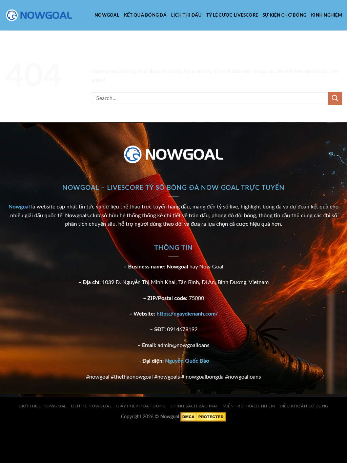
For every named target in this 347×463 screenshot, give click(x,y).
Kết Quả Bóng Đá (145, 15)
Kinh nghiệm (326, 15)
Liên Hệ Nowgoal (91, 406)
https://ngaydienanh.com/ (187, 314)
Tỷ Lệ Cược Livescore (232, 15)
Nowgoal (107, 15)
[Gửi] (335, 98)
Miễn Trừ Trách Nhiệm (249, 406)
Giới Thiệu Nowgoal (42, 406)
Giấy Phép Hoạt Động (141, 406)
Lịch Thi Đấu (186, 15)
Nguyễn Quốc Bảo (187, 361)
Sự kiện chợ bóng (284, 15)
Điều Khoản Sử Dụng (304, 406)
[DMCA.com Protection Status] (203, 416)
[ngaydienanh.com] (39, 15)
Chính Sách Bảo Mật (194, 406)
